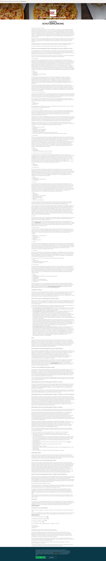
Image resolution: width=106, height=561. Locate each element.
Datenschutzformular (55, 362)
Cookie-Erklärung (38, 222)
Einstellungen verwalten (57, 552)
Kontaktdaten (57, 5)
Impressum (64, 5)
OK (40, 557)
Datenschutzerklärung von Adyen (54, 286)
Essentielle (51, 557)
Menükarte (42, 5)
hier (69, 441)
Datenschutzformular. (35, 514)
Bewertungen (50, 5)
